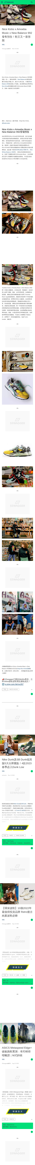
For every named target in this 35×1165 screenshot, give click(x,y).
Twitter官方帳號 (20, 810)
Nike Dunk (17, 803)
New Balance (21, 79)
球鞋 (3, 44)
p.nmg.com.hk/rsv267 (14, 684)
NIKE (11, 835)
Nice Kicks (5, 86)
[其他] (32, 45)
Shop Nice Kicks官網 (23, 668)
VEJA (11, 975)
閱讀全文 (17, 828)
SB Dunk (23, 803)
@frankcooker (6, 123)
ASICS (12, 1119)
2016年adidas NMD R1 (21, 149)
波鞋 (17, 975)
